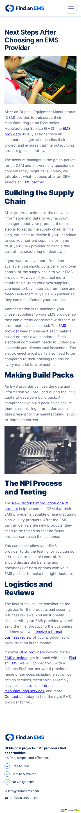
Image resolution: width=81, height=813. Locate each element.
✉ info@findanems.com (21, 791)
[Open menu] (71, 8)
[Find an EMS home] (31, 8)
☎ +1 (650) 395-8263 (21, 798)
